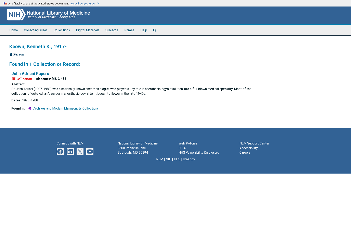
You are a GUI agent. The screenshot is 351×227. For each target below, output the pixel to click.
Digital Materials (87, 30)
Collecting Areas (36, 30)
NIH (168, 159)
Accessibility (248, 148)
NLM (159, 159)
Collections (62, 30)
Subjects (111, 30)
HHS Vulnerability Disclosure (199, 152)
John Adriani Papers (30, 73)
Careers (244, 152)
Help (143, 30)
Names (129, 30)
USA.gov (189, 159)
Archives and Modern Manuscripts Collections (66, 108)
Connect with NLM (70, 143)
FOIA (182, 148)
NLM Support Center (254, 143)
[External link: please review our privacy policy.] (60, 151)
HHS (177, 159)
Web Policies (188, 143)
